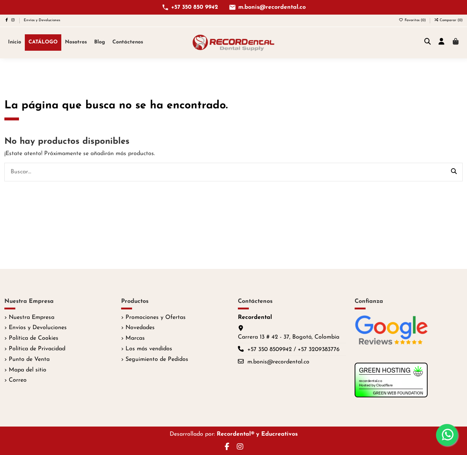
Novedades (140, 328)
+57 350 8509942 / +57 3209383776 (293, 349)
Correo (18, 380)
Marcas (135, 338)
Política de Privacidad (37, 349)
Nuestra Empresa (31, 317)
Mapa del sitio (27, 370)
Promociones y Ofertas (156, 317)
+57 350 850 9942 (194, 7)
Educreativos (279, 434)
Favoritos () (415, 20)
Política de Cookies (33, 338)
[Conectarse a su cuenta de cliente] (441, 42)
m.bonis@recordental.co (272, 7)
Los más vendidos (149, 349)
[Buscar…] (454, 172)
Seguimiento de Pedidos (157, 359)
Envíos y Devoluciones (42, 20)
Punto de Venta (29, 359)
